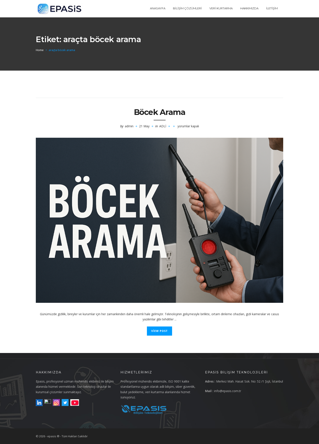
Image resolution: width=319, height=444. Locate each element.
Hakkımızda (249, 8)
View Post (159, 331)
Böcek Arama (159, 112)
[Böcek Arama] (159, 220)
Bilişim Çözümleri (187, 8)
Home (40, 50)
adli (162, 126)
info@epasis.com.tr (227, 391)
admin (129, 126)
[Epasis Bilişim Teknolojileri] (59, 8)
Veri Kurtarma (221, 8)
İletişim (272, 8)
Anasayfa (157, 8)
